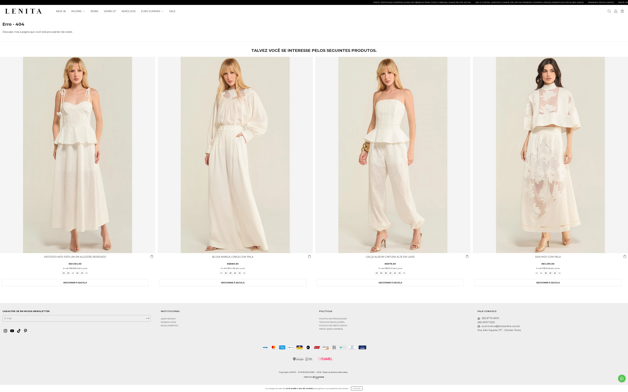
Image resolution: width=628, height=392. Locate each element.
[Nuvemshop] (314, 378)
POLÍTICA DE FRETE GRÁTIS (333, 325)
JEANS (94, 11)
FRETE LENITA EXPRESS (331, 329)
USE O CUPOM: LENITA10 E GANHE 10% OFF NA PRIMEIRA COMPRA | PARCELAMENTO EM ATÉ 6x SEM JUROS (487, 2)
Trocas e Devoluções (331, 322)
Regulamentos (169, 325)
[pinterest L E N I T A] (25, 331)
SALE (172, 11)
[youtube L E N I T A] (12, 331)
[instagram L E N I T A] (5, 331)
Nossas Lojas (168, 322)
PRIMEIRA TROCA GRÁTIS (559, 2)
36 (68, 273)
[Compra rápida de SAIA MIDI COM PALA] (624, 256)
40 (77, 273)
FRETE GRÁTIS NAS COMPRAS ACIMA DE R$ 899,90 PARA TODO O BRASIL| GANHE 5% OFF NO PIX (380, 2)
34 (64, 273)
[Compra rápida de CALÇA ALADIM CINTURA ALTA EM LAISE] (467, 256)
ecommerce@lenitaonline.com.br (500, 326)
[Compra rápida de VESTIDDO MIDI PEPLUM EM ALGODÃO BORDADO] (152, 256)
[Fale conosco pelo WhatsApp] (622, 378)
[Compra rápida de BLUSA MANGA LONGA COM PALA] (309, 256)
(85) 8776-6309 (490, 318)
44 (86, 273)
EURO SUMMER (151, 11)
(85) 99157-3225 (486, 322)
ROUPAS (76, 11)
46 (404, 273)
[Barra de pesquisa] (609, 11)
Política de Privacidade (333, 318)
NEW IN (61, 11)
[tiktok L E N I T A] (19, 331)
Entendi (357, 388)
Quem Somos (168, 318)
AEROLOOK (129, 11)
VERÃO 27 (110, 11)
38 (73, 273)
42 (82, 273)
